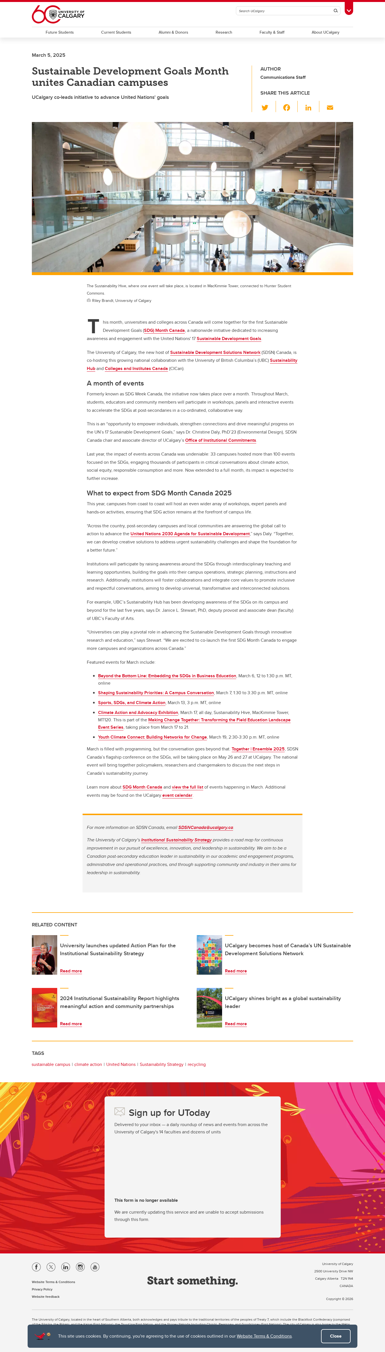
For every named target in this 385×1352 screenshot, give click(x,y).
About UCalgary (325, 32)
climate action (88, 1064)
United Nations (121, 1064)
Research (224, 32)
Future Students (60, 32)
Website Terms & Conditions (264, 1336)
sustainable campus (51, 1064)
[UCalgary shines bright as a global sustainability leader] (209, 1007)
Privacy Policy (42, 1289)
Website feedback (45, 1296)
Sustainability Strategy (161, 1064)
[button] (268, 106)
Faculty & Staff (272, 32)
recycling (197, 1064)
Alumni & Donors (173, 32)
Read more (71, 971)
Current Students (116, 32)
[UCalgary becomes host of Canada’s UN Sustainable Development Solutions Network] (209, 955)
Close (336, 1336)
